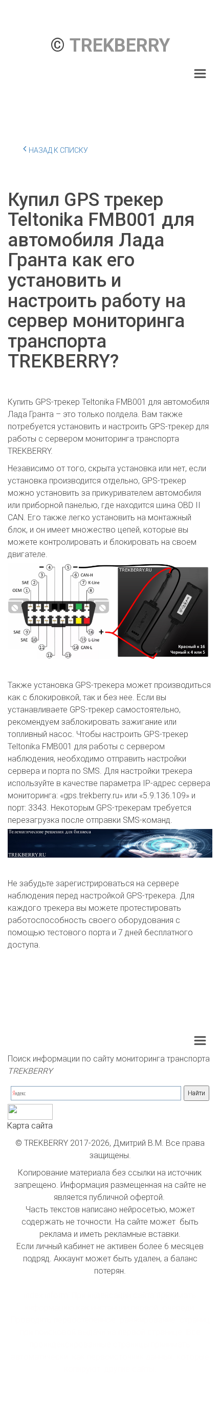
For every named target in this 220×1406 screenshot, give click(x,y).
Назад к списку (58, 150)
